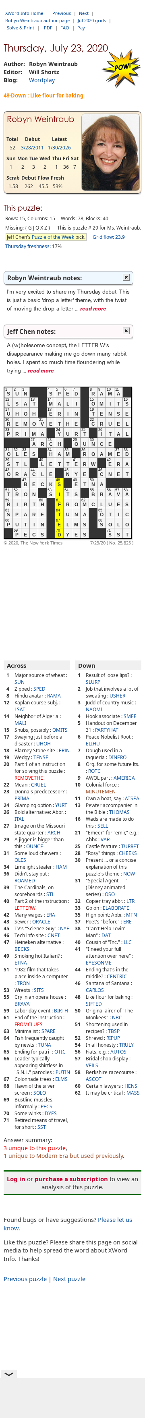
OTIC (60, 1051)
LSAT (19, 709)
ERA (50, 914)
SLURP (93, 682)
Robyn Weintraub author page (37, 20)
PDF (48, 28)
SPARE (48, 1031)
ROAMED (24, 880)
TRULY (126, 1044)
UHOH (43, 743)
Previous (61, 13)
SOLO (39, 1092)
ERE (127, 921)
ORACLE (41, 921)
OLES (20, 860)
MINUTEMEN (101, 791)
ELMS (61, 1079)
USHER (117, 695)
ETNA (20, 962)
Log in (16, 1179)
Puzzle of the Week (53, 237)
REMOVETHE (28, 777)
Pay (81, 28)
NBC (117, 1017)
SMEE (130, 716)
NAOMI (94, 709)
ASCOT (94, 1079)
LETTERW (24, 908)
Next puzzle (69, 1279)
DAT (106, 935)
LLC (128, 942)
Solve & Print (20, 28)
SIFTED (94, 1003)
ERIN (64, 750)
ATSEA (132, 798)
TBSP (114, 1031)
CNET (54, 935)
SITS (39, 990)
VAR (105, 839)
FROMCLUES (28, 1024)
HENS (130, 1086)
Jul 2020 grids (92, 20)
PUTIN (63, 1072)
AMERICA (124, 777)
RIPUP (113, 1038)
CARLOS (95, 990)
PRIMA (21, 798)
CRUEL (38, 784)
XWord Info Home (24, 13)
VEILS (92, 1065)
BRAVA (22, 1003)
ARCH (54, 832)
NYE (64, 928)
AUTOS (118, 1051)
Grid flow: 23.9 (109, 237)
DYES (51, 1113)
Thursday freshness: (28, 246)
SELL (102, 825)
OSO (110, 894)
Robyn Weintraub (41, 119)
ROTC (94, 771)
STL (50, 894)
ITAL (19, 819)
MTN (131, 914)
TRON (23, 983)
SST (41, 1127)
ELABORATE (116, 908)
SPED (39, 688)
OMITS (60, 730)
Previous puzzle (25, 1279)
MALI (20, 723)
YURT (61, 805)
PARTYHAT (106, 730)
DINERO (117, 757)
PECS (46, 1106)
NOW (129, 873)
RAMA (54, 695)
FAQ (64, 28)
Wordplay (42, 80)
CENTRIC (117, 976)
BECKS (21, 949)
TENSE (40, 757)
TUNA (44, 1044)
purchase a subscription (71, 1179)
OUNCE (34, 846)
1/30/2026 (59, 147)
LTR (130, 901)
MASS (133, 1092)
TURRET (130, 846)
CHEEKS (128, 853)
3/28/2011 (32, 147)
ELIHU (93, 743)
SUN (19, 682)
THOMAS (119, 812)
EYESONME (99, 962)
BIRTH (61, 1010)
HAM (61, 866)
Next (84, 13)
